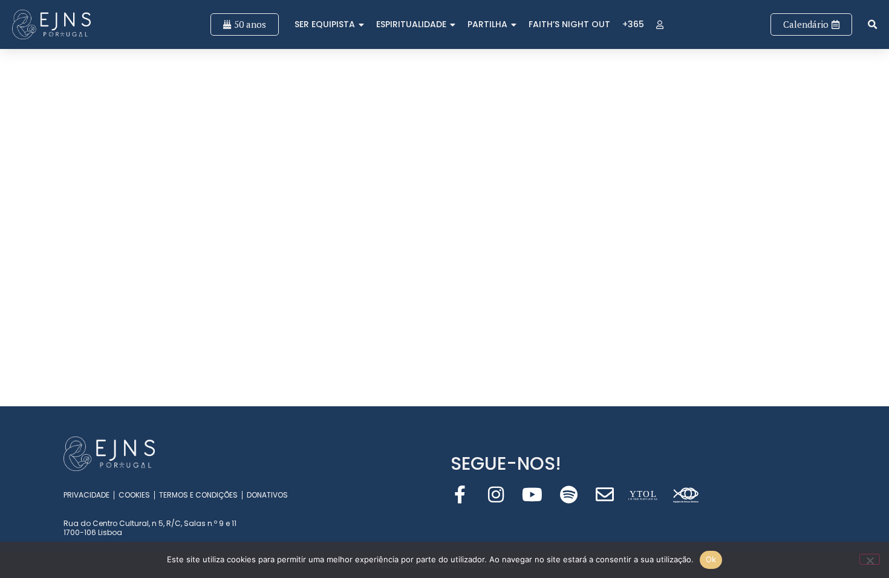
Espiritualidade (411, 24)
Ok (711, 559)
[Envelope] (605, 494)
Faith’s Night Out (569, 24)
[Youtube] (532, 494)
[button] (872, 24)
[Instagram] (496, 494)
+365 (633, 24)
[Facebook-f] (460, 494)
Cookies (134, 495)
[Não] (869, 559)
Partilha (487, 24)
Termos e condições (198, 495)
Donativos (267, 495)
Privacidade (86, 495)
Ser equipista (325, 24)
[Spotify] (568, 494)
